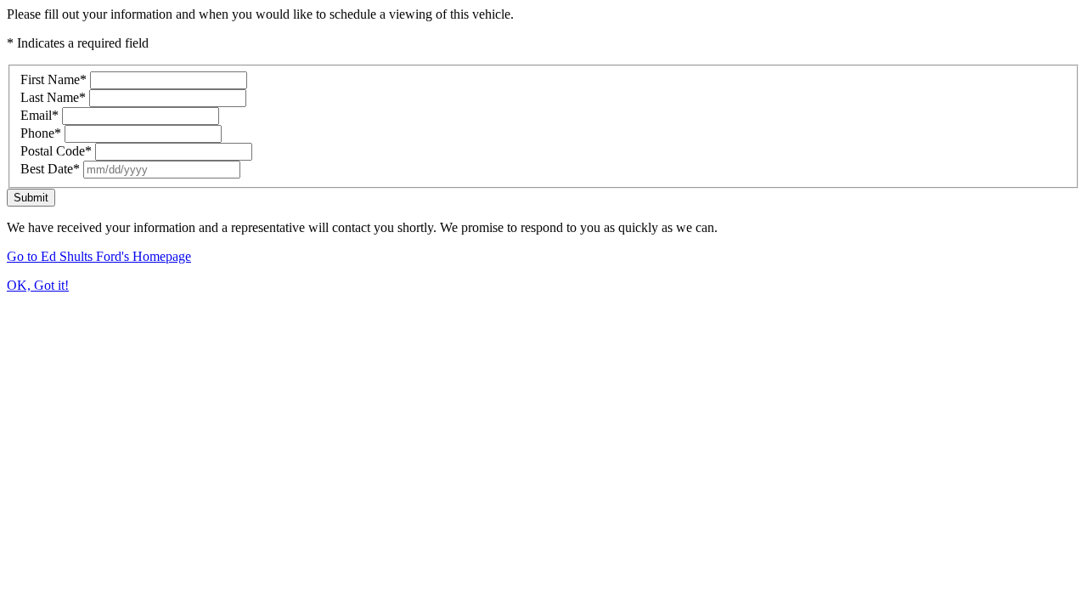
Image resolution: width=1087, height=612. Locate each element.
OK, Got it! (38, 285)
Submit (31, 197)
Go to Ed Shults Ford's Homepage (99, 256)
